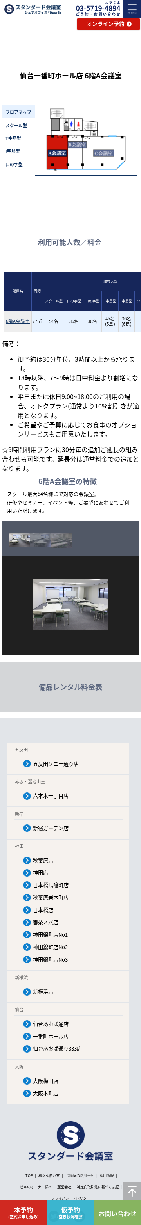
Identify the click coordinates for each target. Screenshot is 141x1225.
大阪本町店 (45, 1093)
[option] (19, 540)
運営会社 (64, 1186)
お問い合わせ (117, 1213)
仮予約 (70, 1212)
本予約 (23, 1212)
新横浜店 (43, 991)
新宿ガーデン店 (51, 828)
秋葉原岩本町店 (51, 897)
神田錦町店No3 (50, 959)
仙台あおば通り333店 (57, 1048)
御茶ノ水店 (45, 922)
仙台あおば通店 (51, 1024)
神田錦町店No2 (50, 947)
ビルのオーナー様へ (36, 1186)
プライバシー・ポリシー (70, 1198)
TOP (29, 1175)
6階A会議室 (18, 321)
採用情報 (106, 1175)
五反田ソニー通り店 (56, 763)
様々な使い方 (49, 1175)
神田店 (40, 872)
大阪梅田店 (45, 1081)
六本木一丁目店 (51, 795)
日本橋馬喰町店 (51, 885)
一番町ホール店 (51, 1036)
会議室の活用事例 (80, 1175)
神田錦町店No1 (50, 934)
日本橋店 (43, 910)
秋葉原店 (43, 860)
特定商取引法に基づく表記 (98, 1186)
